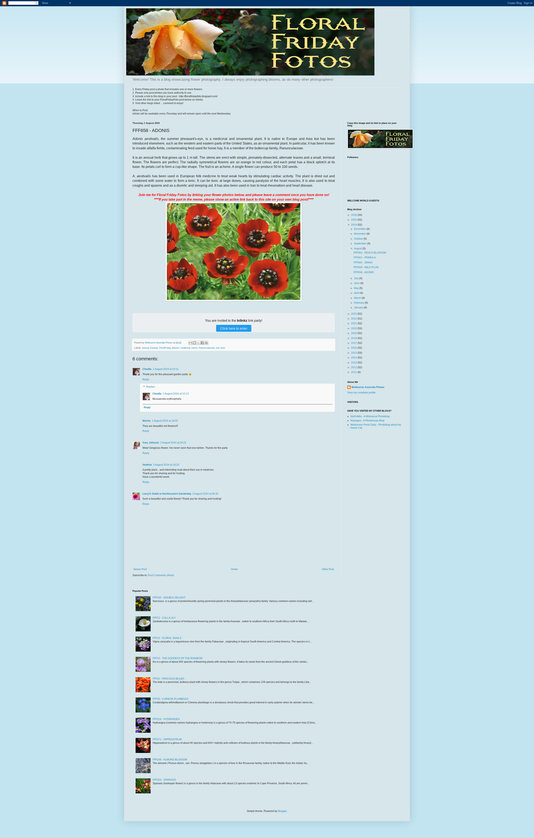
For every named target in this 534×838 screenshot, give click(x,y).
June (357, 283)
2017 (354, 343)
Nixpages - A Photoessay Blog (367, 420)
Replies (150, 387)
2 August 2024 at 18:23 (166, 464)
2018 (354, 338)
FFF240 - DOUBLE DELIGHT (169, 597)
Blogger (282, 811)
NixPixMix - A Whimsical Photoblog (370, 416)
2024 (354, 224)
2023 (354, 313)
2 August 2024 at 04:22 (173, 442)
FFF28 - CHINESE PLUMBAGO (170, 698)
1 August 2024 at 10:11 (166, 369)
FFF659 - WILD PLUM (366, 267)
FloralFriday (165, 348)
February (359, 302)
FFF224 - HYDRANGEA (166, 719)
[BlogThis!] (194, 343)
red (217, 348)
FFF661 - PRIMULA (365, 257)
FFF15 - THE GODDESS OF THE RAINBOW (177, 658)
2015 (354, 352)
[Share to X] (198, 343)
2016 (354, 347)
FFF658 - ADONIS (364, 272)
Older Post (328, 569)
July (356, 278)
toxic (222, 348)
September (360, 243)
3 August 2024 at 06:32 (205, 493)
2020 (354, 328)
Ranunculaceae (207, 348)
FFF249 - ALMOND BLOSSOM (170, 759)
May (356, 288)
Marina (146, 420)
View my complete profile (361, 392)
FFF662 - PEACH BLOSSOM (370, 252)
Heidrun (147, 464)
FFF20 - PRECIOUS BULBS (168, 678)
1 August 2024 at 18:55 (165, 420)
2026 (354, 215)
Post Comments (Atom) (161, 575)
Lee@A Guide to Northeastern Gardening (166, 493)
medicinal (185, 348)
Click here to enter (233, 328)
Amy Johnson (150, 442)
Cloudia (146, 369)
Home (234, 569)
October (359, 238)
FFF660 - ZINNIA (363, 262)
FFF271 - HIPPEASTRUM (167, 739)
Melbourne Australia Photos (367, 387)
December (360, 228)
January (359, 307)
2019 (354, 333)
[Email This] (190, 343)
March (358, 298)
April (357, 292)
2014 (354, 357)
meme (194, 348)
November (360, 233)
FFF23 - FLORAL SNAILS (167, 638)
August (358, 248)
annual (145, 348)
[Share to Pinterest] (206, 343)
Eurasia (154, 348)
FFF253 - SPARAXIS (164, 779)
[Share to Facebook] (202, 343)
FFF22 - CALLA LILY (164, 617)
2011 (354, 372)
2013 (354, 362)
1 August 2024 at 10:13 (176, 393)
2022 (354, 318)
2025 (354, 219)
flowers (175, 348)
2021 (354, 323)
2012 (354, 367)
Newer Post (140, 569)
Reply (145, 379)
